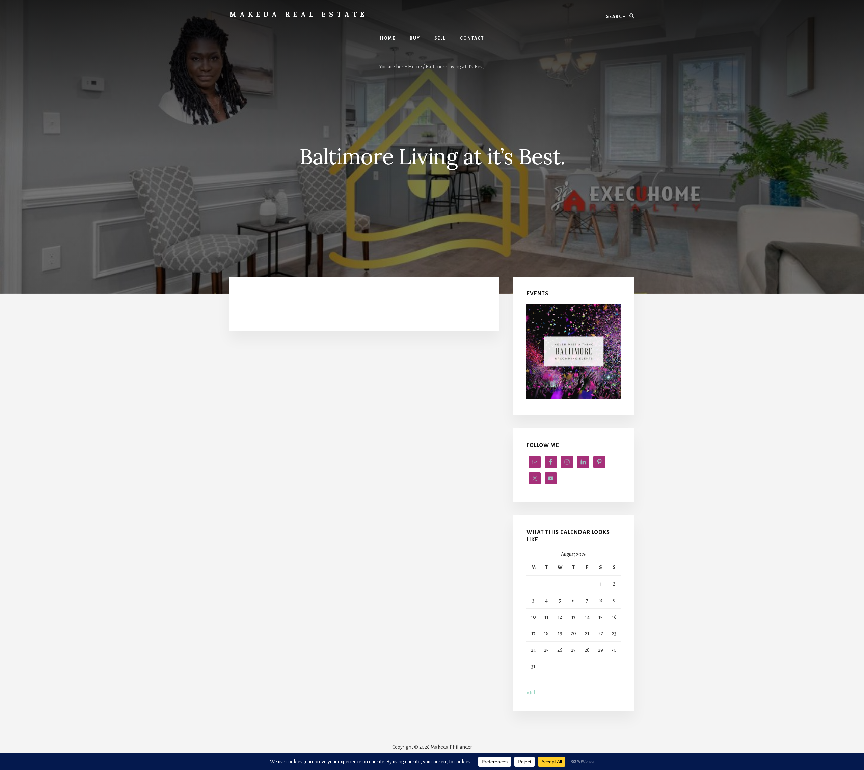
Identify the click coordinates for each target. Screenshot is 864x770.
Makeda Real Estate (299, 14)
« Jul (530, 692)
